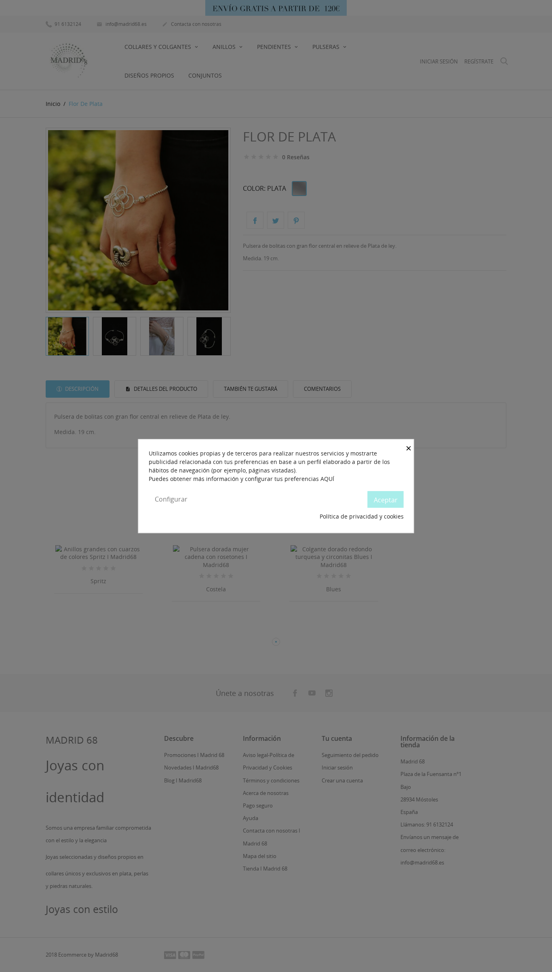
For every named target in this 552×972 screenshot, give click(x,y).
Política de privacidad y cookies (362, 517)
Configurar (171, 499)
